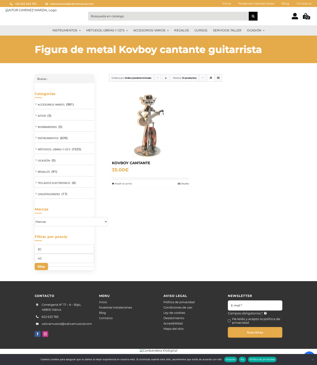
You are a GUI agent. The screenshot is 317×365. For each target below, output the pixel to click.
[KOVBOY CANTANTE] (150, 125)
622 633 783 (50, 317)
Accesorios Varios (51, 104)
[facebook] (38, 334)
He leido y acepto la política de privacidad (256, 320)
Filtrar (41, 266)
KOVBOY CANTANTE (131, 163)
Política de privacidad (262, 359)
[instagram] (45, 334)
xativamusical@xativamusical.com (67, 324)
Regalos (44, 171)
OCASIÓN (44, 160)
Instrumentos (48, 138)
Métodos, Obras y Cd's (54, 149)
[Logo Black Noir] (31, 10)
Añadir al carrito (123, 183)
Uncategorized (49, 194)
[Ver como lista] (218, 77)
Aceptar (230, 359)
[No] (312, 359)
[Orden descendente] (165, 78)
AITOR (42, 115)
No (242, 359)
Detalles (184, 183)
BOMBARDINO (47, 127)
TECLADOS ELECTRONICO (54, 183)
